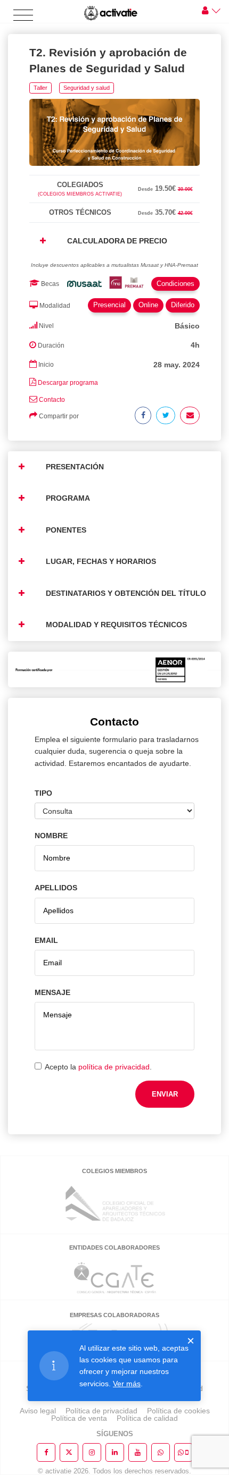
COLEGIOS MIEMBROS (114, 1171)
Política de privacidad (101, 1410)
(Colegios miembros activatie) (80, 194)
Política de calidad (147, 1418)
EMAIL (46, 940)
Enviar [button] (165, 1094)
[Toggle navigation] (23, 16)
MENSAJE (52, 992)
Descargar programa (68, 382)
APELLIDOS (56, 887)
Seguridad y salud (86, 88)
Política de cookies (178, 1410)
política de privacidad (114, 1067)
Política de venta (79, 1418)
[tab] (114, 173)
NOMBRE (51, 835)
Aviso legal (38, 1410)
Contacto (52, 399)
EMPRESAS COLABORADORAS (114, 1315)
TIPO (43, 793)
